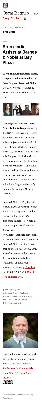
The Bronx (23, 293)
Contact (16, 18)
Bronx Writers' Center (18, 300)
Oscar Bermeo (16, 13)
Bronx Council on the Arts (16, 296)
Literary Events (11, 293)
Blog (6, 18)
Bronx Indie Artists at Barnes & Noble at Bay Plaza (20, 54)
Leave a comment (13, 303)
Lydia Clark (29, 267)
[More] (25, 18)
